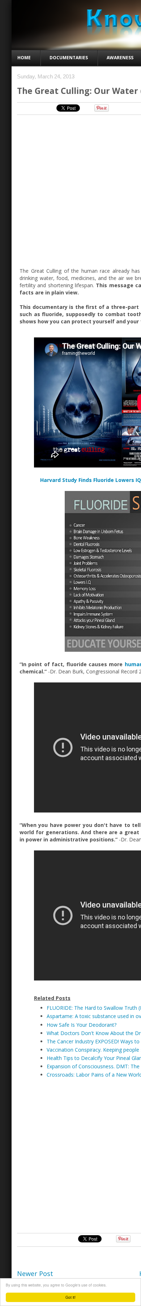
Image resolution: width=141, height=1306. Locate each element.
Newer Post (35, 1273)
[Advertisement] (70, 1155)
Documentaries (69, 58)
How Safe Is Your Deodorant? (81, 1024)
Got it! (70, 1297)
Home (24, 58)
